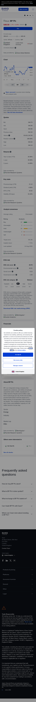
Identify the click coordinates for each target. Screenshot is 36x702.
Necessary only (18, 360)
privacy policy (26, 350)
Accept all (18, 354)
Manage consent (18, 365)
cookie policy (14, 350)
